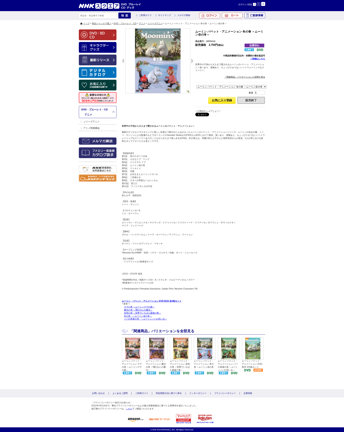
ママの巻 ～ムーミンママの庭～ (139, 307)
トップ (86, 23)
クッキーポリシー (198, 393)
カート (232, 15)
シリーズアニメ (155, 23)
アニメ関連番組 (91, 128)
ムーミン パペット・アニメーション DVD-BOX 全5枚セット (151, 301)
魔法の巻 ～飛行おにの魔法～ (138, 310)
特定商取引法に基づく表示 (169, 393)
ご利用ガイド (145, 15)
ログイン (209, 15)
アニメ (142, 23)
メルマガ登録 (183, 15)
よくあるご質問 (120, 393)
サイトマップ (164, 15)
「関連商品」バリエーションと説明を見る (244, 77)
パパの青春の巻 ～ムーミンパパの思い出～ (145, 319)
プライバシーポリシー (225, 393)
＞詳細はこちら (257, 58)
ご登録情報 (254, 15)
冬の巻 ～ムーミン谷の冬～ (138, 316)
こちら (129, 408)
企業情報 (247, 393)
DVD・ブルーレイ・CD (125, 23)
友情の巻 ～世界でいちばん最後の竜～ (142, 313)
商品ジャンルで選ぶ (101, 23)
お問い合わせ (98, 393)
